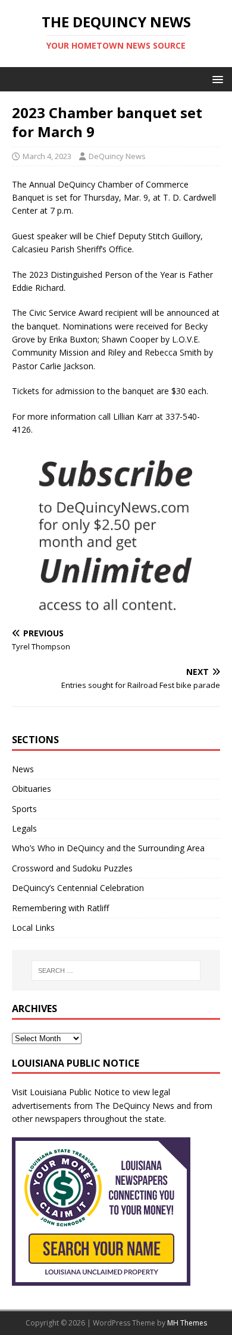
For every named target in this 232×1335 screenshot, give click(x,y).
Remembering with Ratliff (60, 908)
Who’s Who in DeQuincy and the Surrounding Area (108, 848)
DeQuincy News (117, 156)
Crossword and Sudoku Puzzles (72, 868)
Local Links (33, 927)
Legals (24, 828)
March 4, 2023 (47, 156)
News (23, 769)
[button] (215, 78)
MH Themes (187, 1323)
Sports (24, 808)
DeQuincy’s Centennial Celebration (78, 887)
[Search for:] (116, 970)
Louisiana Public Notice (75, 1092)
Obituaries (31, 788)
